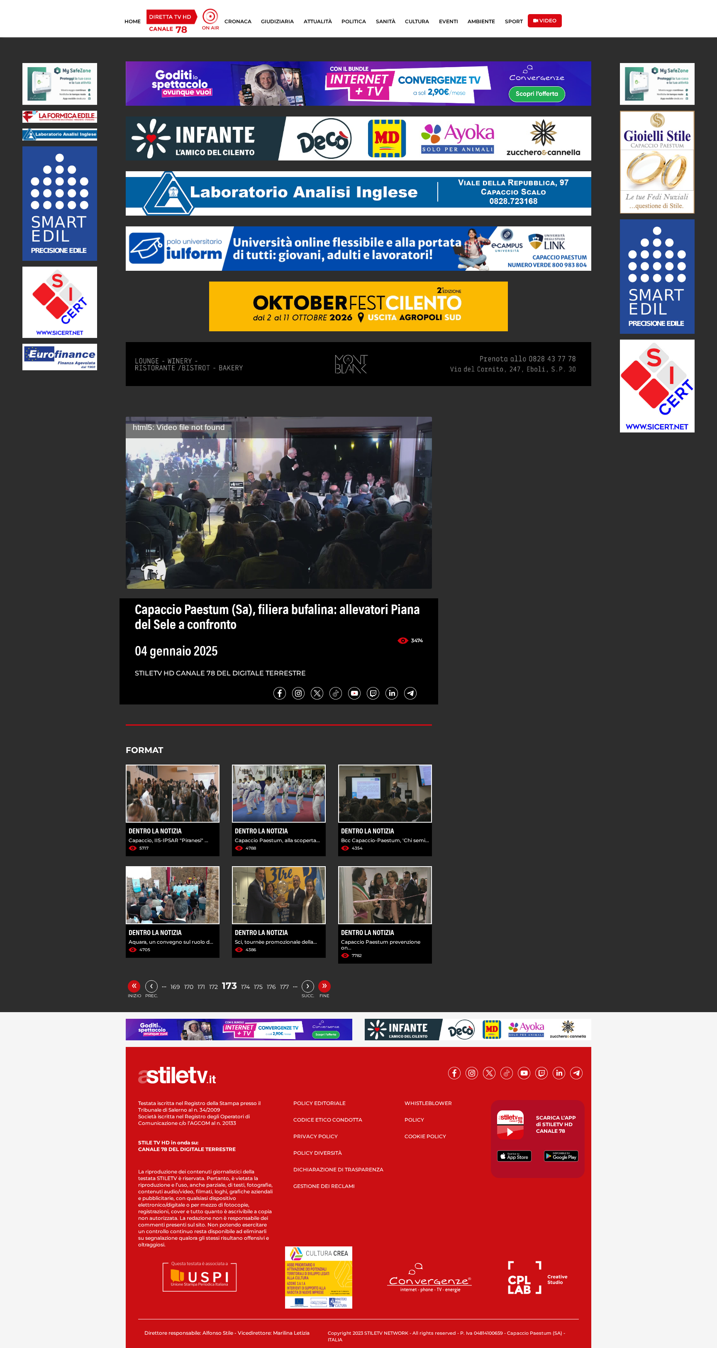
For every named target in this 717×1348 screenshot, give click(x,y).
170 (188, 987)
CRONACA (237, 21)
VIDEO (547, 20)
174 (245, 987)
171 (201, 987)
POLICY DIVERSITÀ (317, 1153)
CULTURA (417, 21)
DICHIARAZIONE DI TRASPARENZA (338, 1169)
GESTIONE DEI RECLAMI (324, 1186)
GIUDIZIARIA (277, 21)
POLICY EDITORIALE (319, 1103)
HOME (132, 21)
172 (213, 987)
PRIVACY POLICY (315, 1136)
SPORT (514, 21)
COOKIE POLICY (425, 1136)
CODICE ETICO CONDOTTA (327, 1120)
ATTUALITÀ (318, 21)
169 (175, 987)
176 (271, 987)
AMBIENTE (481, 21)
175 (258, 987)
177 (284, 987)
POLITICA (353, 21)
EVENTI (448, 21)
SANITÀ (385, 21)
